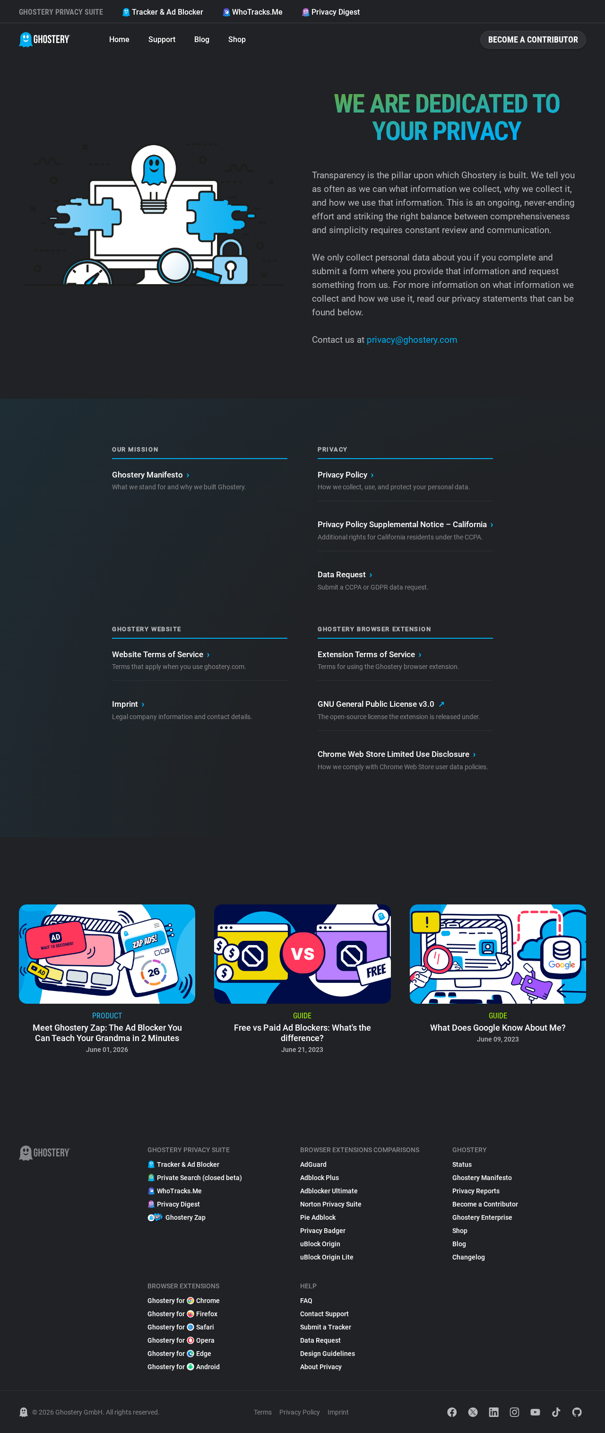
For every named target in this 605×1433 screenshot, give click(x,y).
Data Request (345, 574)
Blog (201, 39)
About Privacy (321, 1367)
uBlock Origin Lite (327, 1257)
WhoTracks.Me (257, 12)
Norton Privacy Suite (331, 1204)
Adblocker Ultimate (329, 1191)
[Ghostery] (44, 39)
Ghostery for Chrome (183, 1300)
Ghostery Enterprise (482, 1217)
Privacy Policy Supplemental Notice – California (405, 524)
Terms (263, 1412)
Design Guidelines (327, 1353)
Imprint (128, 704)
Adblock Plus (319, 1177)
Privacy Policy (345, 474)
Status (462, 1164)
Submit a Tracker (325, 1327)
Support (161, 39)
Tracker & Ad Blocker (167, 12)
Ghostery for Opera (181, 1340)
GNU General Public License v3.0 (381, 704)
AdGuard (313, 1164)
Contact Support (324, 1314)
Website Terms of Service (160, 654)
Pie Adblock (318, 1217)
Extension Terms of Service (369, 654)
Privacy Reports (476, 1191)
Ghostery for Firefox (182, 1314)
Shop (237, 39)
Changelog (468, 1257)
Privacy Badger (323, 1230)
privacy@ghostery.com (411, 339)
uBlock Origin (320, 1244)
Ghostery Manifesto (150, 474)
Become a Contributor (533, 39)
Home (119, 39)
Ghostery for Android (183, 1367)
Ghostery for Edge (179, 1353)
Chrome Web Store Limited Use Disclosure (396, 754)
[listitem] (107, 982)
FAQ (306, 1300)
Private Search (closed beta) (199, 1177)
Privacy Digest (335, 12)
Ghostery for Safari (180, 1327)
